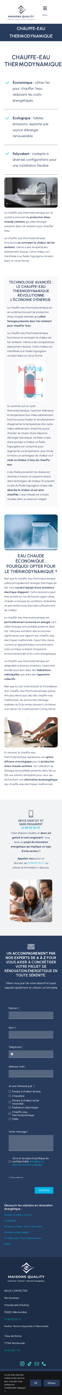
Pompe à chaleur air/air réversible (25, 1102)
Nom (12, 1027)
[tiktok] (29, 1364)
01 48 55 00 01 (31, 827)
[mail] (37, 1364)
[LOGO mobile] (21, 5)
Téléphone (16, 1047)
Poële (15, 1119)
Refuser (52, 1383)
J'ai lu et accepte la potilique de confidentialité (30, 1161)
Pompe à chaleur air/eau (26, 1091)
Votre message (18, 1131)
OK (35, 1383)
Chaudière (18, 1096)
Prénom (14, 1008)
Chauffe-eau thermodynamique (23, 1113)
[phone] (44, 1364)
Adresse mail (17, 1066)
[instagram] (22, 1364)
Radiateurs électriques (25, 1107)
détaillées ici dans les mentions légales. (28, 1163)
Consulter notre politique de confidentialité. (13, 1384)
